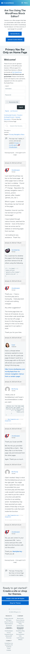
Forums (19, 115)
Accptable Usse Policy (20, 622)
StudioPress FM (9, 645)
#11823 (23, 384)
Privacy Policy (20, 625)
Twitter (9, 648)
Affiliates (20, 639)
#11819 (23, 283)
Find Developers (9, 630)
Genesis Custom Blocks (15, 39)
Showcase (8, 627)
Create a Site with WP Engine (8, 619)
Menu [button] (26, 3)
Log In (21, 107)
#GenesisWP (9, 636)
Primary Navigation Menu (16, 134)
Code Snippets (20, 637)
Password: (8, 95)
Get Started (9, 625)
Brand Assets (20, 618)
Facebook (8, 646)
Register (7, 111)
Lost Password (14, 111)
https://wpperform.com (13, 419)
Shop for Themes (15, 603)
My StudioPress (17, 72)
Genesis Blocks (15, 34)
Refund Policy (20, 627)
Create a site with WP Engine (15, 598)
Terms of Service (20, 620)
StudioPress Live (9, 643)
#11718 (23, 245)
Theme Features (9, 623)
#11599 (23, 165)
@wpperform (8, 420)
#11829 (23, 431)
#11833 (23, 527)
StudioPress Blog (20, 630)
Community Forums (10, 115)
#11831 (23, 466)
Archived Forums (9, 117)
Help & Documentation (20, 633)
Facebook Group (9, 634)
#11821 (23, 340)
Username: (8, 88)
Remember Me (13, 102)
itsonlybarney (17, 551)
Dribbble (9, 650)
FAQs (20, 636)
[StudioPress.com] (8, 3)
